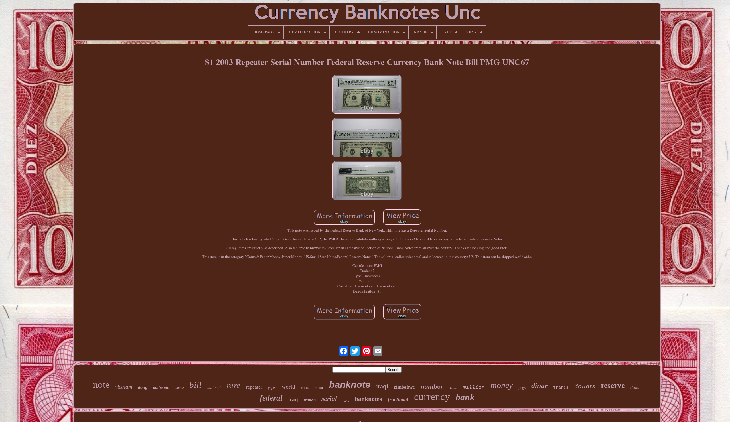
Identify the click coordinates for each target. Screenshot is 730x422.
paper (272, 388)
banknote (349, 384)
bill (195, 385)
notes (346, 401)
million (474, 387)
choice (453, 388)
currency (432, 396)
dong (142, 387)
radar (319, 388)
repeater (254, 387)
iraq (293, 399)
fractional (398, 399)
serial (329, 398)
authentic (161, 388)
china (305, 388)
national (214, 388)
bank (465, 397)
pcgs (522, 388)
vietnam (123, 387)
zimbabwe (404, 387)
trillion (310, 400)
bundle (179, 388)
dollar (635, 387)
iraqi (382, 386)
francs (561, 387)
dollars (584, 386)
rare (233, 384)
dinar (539, 386)
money (501, 385)
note (101, 384)
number (432, 386)
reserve (613, 385)
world (288, 387)
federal (271, 398)
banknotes (368, 398)
